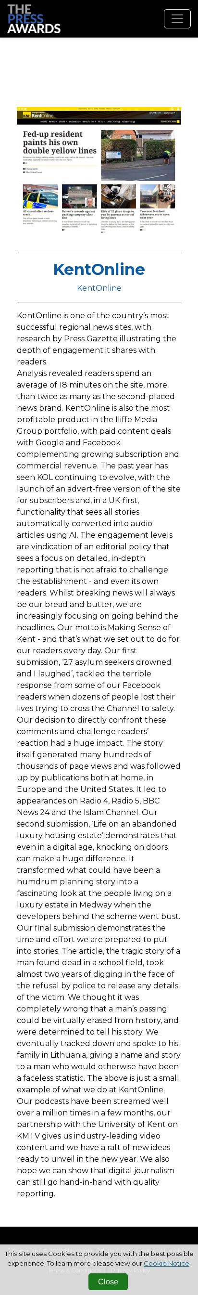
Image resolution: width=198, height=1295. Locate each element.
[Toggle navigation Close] (177, 18)
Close (108, 1282)
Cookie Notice (166, 1263)
